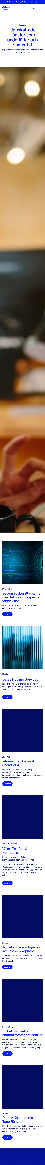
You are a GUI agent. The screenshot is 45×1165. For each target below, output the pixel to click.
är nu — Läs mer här (22, 2)
